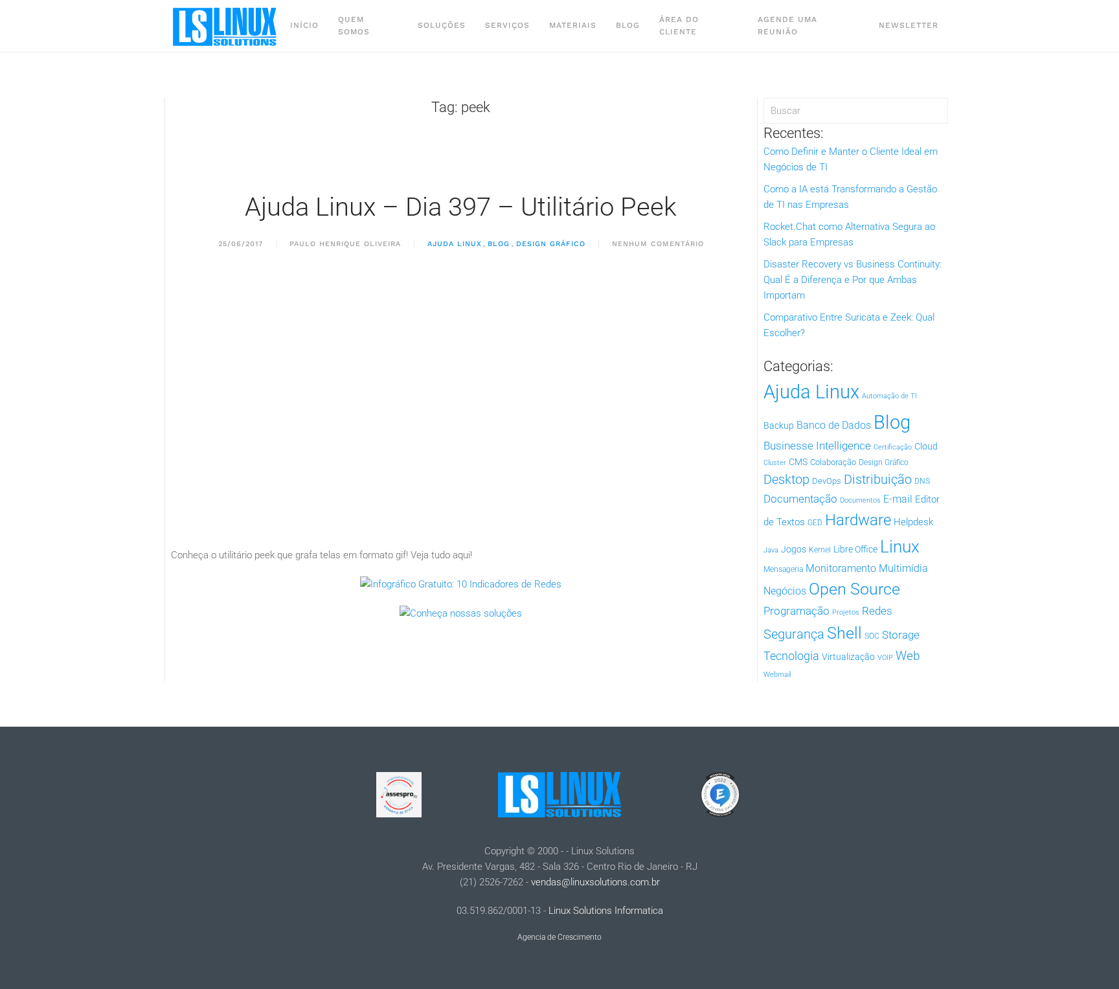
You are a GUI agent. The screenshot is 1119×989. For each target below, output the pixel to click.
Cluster (774, 463)
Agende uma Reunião (787, 25)
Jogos (793, 549)
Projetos (845, 612)
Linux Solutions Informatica (605, 910)
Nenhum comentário (658, 245)
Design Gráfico (550, 244)
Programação (796, 610)
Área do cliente (679, 25)
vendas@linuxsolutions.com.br (595, 882)
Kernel (820, 549)
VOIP (885, 658)
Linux (900, 546)
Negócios (784, 591)
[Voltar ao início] (225, 26)
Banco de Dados (834, 425)
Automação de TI (889, 396)
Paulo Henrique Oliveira (345, 244)
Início (304, 25)
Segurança (793, 634)
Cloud (926, 446)
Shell (844, 633)
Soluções (442, 25)
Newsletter (908, 25)
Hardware (858, 520)
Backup (778, 425)
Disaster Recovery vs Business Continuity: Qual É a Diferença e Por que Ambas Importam (852, 279)
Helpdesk (913, 522)
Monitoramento (841, 568)
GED (815, 522)
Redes (877, 610)
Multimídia (903, 568)
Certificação (893, 447)
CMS (798, 462)
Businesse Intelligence (817, 445)
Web (908, 656)
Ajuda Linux (454, 244)
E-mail (897, 499)
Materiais (572, 25)
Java (770, 550)
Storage (901, 634)
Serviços (507, 25)
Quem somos (354, 25)
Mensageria (783, 569)
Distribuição (878, 479)
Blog (628, 25)
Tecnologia (791, 656)
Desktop (786, 479)
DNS (922, 481)
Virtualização (848, 657)
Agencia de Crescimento (559, 937)
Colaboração (833, 462)
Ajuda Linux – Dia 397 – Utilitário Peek (461, 207)
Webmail (777, 674)
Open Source (854, 589)
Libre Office (855, 549)
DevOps (826, 481)
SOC (872, 636)
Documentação (800, 498)
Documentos (860, 500)
